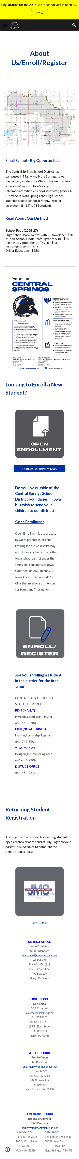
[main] (39, 58)
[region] (39, 9)
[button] (5, 25)
